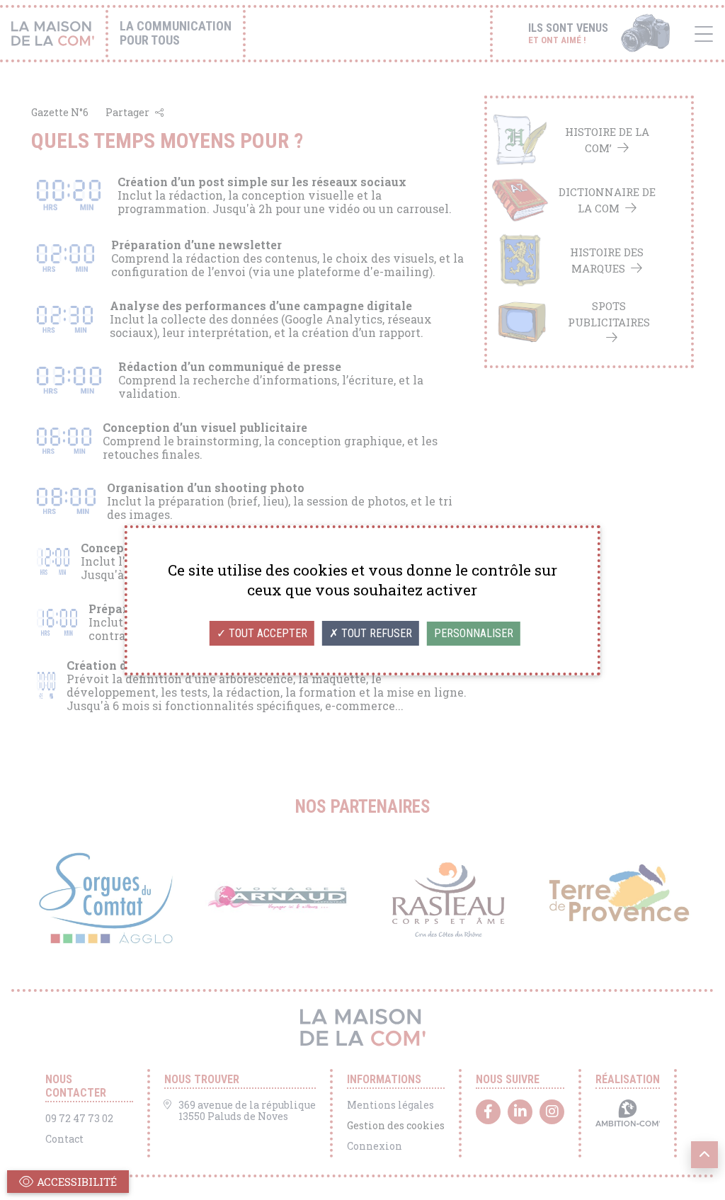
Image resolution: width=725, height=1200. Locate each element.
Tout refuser (375, 633)
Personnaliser (473, 633)
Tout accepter (266, 633)
